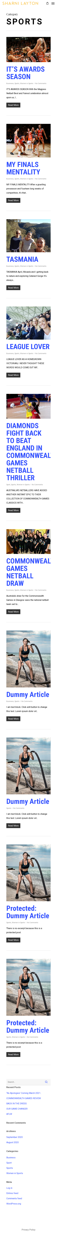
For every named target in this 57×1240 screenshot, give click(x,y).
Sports (17, 83)
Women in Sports (26, 83)
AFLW (9, 1114)
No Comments (40, 83)
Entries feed (12, 1193)
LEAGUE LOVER (28, 346)
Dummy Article (27, 694)
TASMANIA (22, 259)
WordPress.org (13, 1203)
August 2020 (12, 1142)
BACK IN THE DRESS (16, 1103)
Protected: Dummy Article (27, 912)
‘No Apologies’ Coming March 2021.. (23, 1093)
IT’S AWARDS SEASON (25, 73)
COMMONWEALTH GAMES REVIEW (23, 1098)
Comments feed (14, 1198)
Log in (9, 1188)
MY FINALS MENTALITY (23, 168)
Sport (8, 485)
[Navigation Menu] (53, 3)
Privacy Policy (28, 1229)
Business (10, 83)
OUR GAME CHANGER (17, 1108)
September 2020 (14, 1137)
